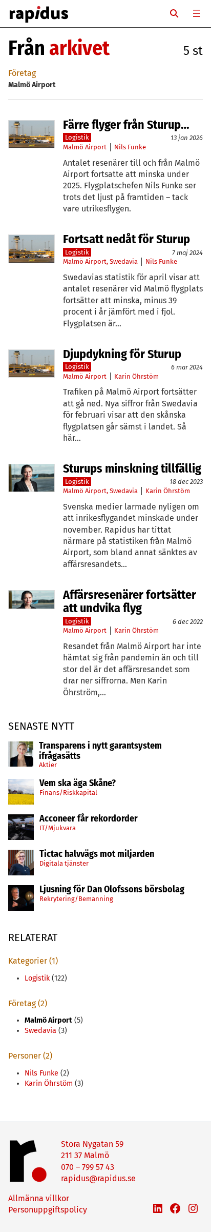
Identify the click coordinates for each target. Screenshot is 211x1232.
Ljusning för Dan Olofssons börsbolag (111, 890)
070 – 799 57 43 (87, 1167)
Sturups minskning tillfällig (132, 468)
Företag (22, 73)
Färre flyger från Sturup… (126, 124)
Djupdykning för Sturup (122, 354)
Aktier (48, 765)
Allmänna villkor (38, 1198)
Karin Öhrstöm (136, 376)
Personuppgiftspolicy (47, 1210)
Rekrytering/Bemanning (76, 899)
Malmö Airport (85, 147)
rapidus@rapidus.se (98, 1178)
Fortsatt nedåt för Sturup (126, 239)
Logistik (77, 137)
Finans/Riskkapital (68, 792)
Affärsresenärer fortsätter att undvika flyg (129, 601)
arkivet (79, 48)
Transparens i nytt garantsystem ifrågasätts (100, 751)
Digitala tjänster (64, 863)
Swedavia (124, 261)
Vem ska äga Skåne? (77, 783)
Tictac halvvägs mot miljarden (96, 854)
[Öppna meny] (197, 13)
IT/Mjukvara (57, 828)
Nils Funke (130, 147)
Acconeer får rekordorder (89, 819)
